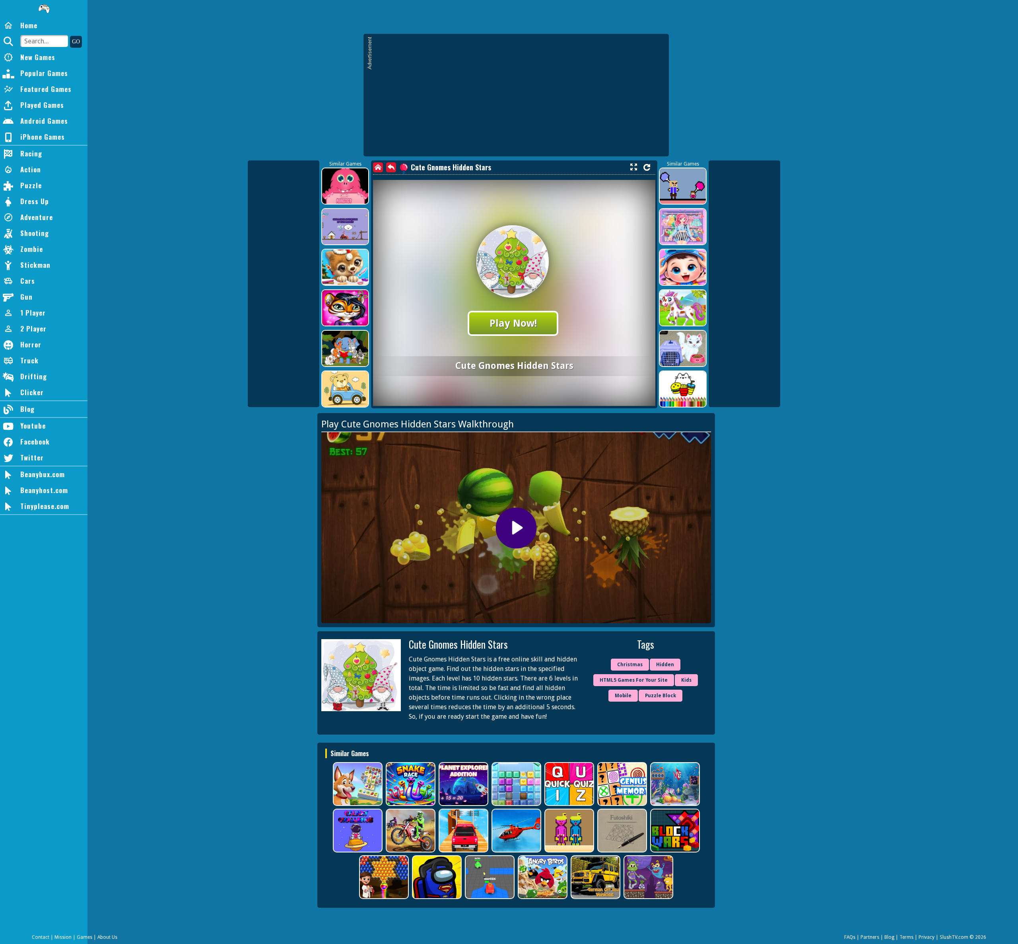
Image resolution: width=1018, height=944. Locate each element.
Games (84, 937)
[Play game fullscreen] (633, 167)
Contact (40, 937)
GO (76, 42)
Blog (889, 937)
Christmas (630, 664)
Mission (63, 937)
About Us (107, 937)
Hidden (665, 664)
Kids (686, 680)
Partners (870, 937)
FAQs (849, 937)
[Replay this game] (646, 167)
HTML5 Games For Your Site (634, 680)
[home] (378, 167)
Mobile (623, 695)
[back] (391, 167)
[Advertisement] (520, 98)
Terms (906, 937)
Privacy (926, 937)
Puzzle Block (660, 695)
